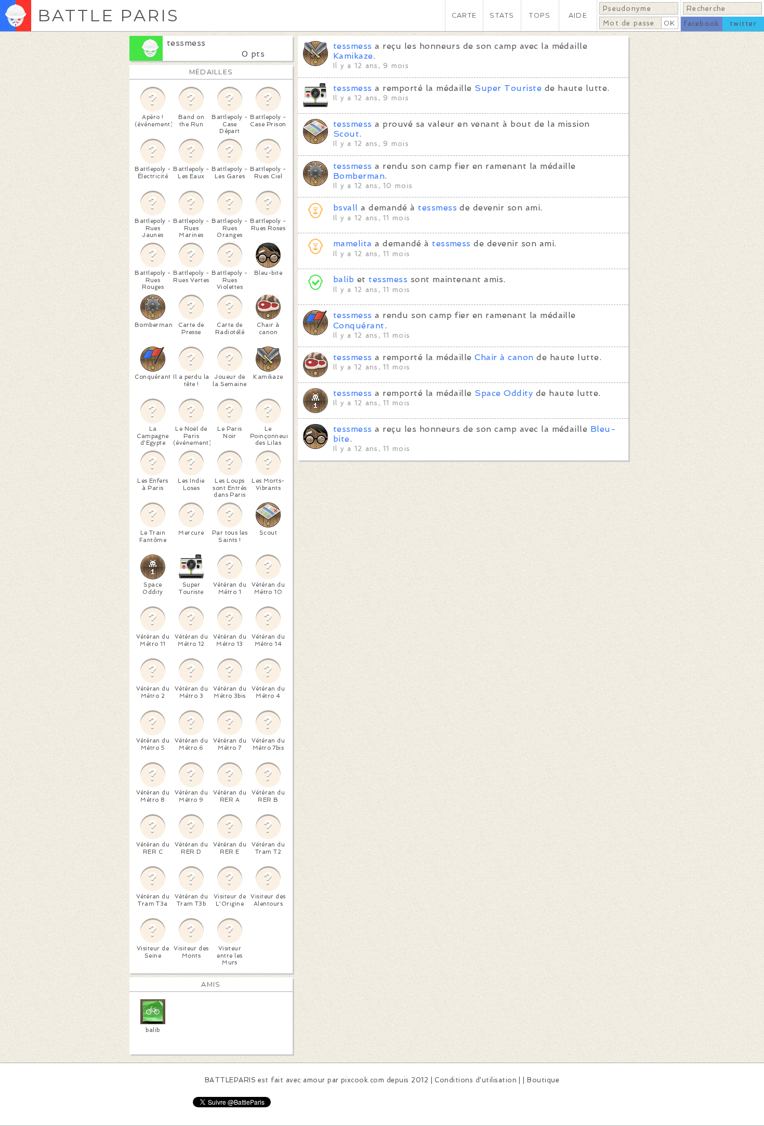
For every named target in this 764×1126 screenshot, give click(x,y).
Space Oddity (504, 393)
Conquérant (359, 325)
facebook (701, 24)
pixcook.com (362, 1080)
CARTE (464, 15)
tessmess (186, 43)
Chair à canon (504, 357)
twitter (743, 24)
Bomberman (359, 176)
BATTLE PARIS (108, 15)
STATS (502, 15)
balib (343, 279)
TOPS (539, 15)
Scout (346, 134)
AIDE (578, 15)
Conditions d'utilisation (475, 1080)
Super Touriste (508, 88)
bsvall (345, 208)
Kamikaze (353, 56)
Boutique (543, 1080)
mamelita (352, 243)
